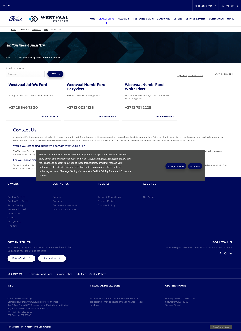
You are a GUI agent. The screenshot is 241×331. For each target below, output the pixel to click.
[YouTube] (9, 5)
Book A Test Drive (18, 200)
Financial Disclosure (65, 209)
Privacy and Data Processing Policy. (107, 158)
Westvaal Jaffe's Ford (28, 85)
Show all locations (224, 73)
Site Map (81, 273)
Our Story (149, 196)
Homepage (36, 29)
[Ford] (15, 18)
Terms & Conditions (109, 196)
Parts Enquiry (15, 205)
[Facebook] (4, 5)
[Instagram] (225, 253)
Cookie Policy (97, 273)
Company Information (65, 205)
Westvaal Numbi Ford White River (144, 87)
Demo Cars (14, 213)
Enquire (57, 196)
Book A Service (16, 196)
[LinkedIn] (230, 253)
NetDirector (14, 326)
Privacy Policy (106, 200)
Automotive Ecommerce (38, 326)
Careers (57, 200)
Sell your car (15, 221)
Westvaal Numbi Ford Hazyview (86, 87)
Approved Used (17, 209)
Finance (12, 225)
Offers (11, 217)
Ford (46, 29)
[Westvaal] (48, 19)
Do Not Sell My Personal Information (112, 171)
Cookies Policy (106, 205)
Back (13, 29)
